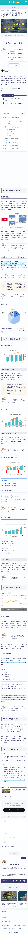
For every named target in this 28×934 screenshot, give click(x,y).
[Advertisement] (14, 169)
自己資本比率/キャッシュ (13, 133)
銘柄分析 (15, 10)
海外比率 (9, 124)
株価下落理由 (10, 140)
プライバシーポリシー (13, 928)
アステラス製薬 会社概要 (12, 117)
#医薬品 (3, 816)
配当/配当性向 (10, 135)
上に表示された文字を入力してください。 (12, 846)
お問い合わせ (22, 928)
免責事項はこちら (7, 796)
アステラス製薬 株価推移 (12, 138)
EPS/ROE (9, 131)
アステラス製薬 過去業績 (12, 127)
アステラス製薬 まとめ (12, 148)
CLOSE (22, 113)
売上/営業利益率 (11, 129)
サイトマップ (14, 929)
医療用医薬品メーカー (12, 120)
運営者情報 (5, 928)
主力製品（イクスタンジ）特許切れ (16, 122)
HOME (2, 925)
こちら (22, 569)
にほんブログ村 (5, 915)
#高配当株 (22, 816)
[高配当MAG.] (14, 2)
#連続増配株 (15, 816)
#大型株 (9, 816)
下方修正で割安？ (11, 142)
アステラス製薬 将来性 (12, 145)
